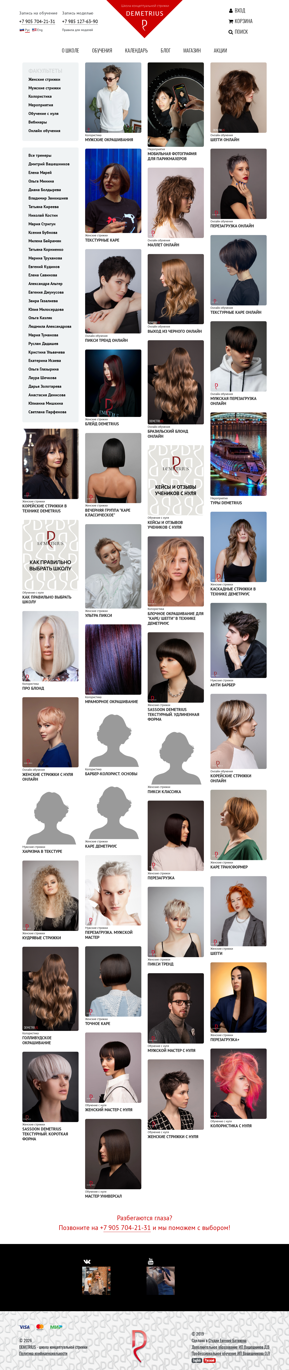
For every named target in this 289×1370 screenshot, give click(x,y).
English (197, 1360)
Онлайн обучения (44, 130)
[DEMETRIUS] (140, 1347)
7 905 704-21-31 (127, 1227)
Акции (220, 50)
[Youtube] (161, 1281)
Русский (209, 1360)
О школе (70, 50)
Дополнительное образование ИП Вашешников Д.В (230, 1347)
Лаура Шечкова (42, 377)
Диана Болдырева (44, 189)
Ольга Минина (41, 181)
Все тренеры (39, 155)
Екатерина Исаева (44, 360)
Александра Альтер (45, 283)
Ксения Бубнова (42, 232)
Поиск (241, 31)
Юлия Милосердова (46, 309)
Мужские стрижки (44, 87)
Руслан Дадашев (43, 343)
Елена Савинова (42, 275)
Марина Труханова (45, 258)
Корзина (243, 20)
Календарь (136, 50)
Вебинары (37, 122)
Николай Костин (43, 215)
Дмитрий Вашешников (49, 163)
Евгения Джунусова (46, 292)
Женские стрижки (44, 79)
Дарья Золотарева (44, 386)
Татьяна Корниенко (45, 249)
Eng (40, 30)
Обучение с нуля (43, 113)
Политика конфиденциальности (43, 1353)
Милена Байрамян (44, 240)
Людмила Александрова (49, 326)
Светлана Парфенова (47, 411)
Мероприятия (40, 104)
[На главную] (144, 19)
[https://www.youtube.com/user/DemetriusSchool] (151, 1261)
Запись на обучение (38, 13)
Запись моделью (77, 13)
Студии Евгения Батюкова (227, 1340)
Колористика (40, 96)
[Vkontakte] (96, 1281)
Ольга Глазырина (43, 369)
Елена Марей (40, 172)
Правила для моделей (77, 30)
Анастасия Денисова (46, 394)
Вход (239, 10)
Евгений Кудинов (44, 266)
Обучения (102, 50)
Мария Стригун (42, 223)
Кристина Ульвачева (46, 352)
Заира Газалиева (43, 300)
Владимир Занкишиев (48, 198)
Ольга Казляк (40, 317)
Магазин (192, 50)
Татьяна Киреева (43, 206)
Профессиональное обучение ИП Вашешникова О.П (231, 1353)
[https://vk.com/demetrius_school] (87, 1261)
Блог (165, 50)
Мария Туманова (43, 335)
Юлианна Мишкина (45, 403)
